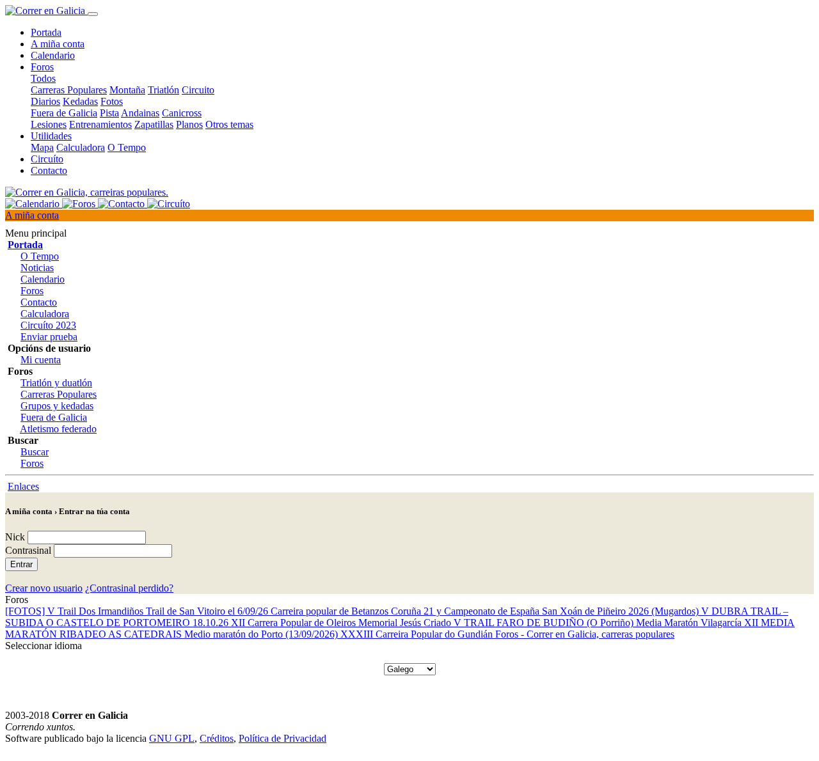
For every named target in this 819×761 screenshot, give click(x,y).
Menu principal (36, 233)
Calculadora (80, 147)
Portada (46, 32)
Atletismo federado (58, 428)
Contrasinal (28, 550)
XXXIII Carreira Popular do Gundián (417, 634)
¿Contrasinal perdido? (129, 588)
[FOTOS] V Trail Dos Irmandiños (75, 611)
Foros (32, 290)
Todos (43, 78)
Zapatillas (153, 124)
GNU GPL (172, 738)
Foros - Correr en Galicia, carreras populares (584, 634)
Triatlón (163, 89)
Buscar (34, 451)
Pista (109, 112)
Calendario (53, 55)
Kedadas (80, 101)
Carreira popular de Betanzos (331, 611)
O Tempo (126, 147)
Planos (189, 124)
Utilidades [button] (51, 135)
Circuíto (47, 158)
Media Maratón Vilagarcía (690, 622)
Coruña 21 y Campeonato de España (466, 611)
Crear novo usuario (44, 588)
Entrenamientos (100, 124)
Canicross (182, 112)
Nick (15, 536)
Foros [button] (42, 66)
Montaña (127, 89)
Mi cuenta (40, 359)
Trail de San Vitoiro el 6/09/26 (208, 611)
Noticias (37, 267)
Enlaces (23, 486)
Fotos (111, 101)
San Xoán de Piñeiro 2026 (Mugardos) (621, 611)
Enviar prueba (48, 336)
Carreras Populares (69, 89)
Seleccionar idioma (43, 645)
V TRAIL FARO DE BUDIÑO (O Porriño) (545, 622)
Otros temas (229, 124)
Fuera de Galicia (64, 112)
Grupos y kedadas (56, 405)
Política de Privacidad (282, 738)
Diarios (45, 101)
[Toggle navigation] (93, 14)
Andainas (140, 112)
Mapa (42, 147)
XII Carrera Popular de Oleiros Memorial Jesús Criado (342, 622)
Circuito (198, 89)
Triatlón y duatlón (56, 382)
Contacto (49, 170)
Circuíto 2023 (48, 325)
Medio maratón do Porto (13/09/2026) (262, 634)
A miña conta (57, 43)
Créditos (217, 738)
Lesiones (49, 124)
